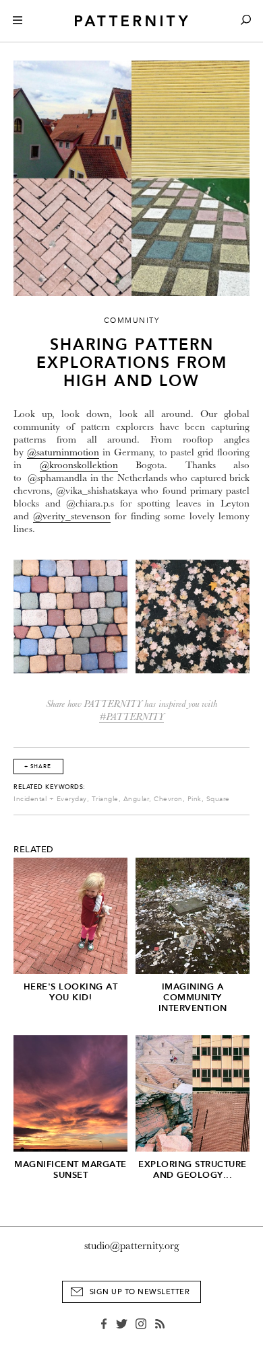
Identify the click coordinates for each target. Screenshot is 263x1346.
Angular (136, 799)
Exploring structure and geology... (192, 1169)
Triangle (105, 799)
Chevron (168, 799)
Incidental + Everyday (50, 799)
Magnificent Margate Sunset (70, 1169)
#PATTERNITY (131, 716)
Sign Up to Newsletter (140, 1291)
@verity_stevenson (72, 516)
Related (33, 849)
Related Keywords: (49, 787)
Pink (194, 799)
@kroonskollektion (79, 465)
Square (218, 799)
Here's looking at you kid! (71, 992)
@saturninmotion (63, 452)
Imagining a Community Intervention (192, 997)
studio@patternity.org (131, 1246)
